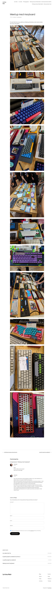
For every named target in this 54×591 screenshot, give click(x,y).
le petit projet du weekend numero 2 (11, 556)
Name (11, 515)
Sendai (15, 17)
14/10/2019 (49, 559)
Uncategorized (19, 17)
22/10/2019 (15, 464)
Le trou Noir (4, 2)
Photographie (26, 1)
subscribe (32, 530)
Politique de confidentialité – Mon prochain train (41, 4)
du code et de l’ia (7, 553)
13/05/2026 (49, 553)
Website (11, 525)
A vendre (20, 1)
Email (11, 520)
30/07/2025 (49, 556)
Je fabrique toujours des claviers (10, 452)
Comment (12, 502)
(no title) (16, 1)
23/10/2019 (15, 475)
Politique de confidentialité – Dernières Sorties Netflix (40, 1)
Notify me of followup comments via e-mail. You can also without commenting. (26, 530)
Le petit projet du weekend (44, 452)
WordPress (49, 587)
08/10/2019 (49, 563)
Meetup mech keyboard (8, 563)
